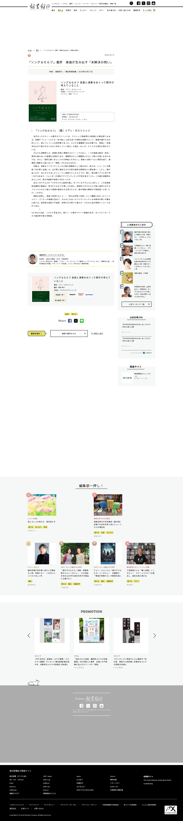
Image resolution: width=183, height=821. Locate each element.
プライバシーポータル (68, 805)
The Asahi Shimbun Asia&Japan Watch (157, 780)
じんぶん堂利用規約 (149, 805)
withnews (13, 790)
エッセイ (83, 10)
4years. (113, 776)
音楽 (67, 314)
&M (11, 779)
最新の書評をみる (69, 333)
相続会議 (113, 779)
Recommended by (137, 353)
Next (154, 635)
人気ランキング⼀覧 (136, 304)
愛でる (31, 527)
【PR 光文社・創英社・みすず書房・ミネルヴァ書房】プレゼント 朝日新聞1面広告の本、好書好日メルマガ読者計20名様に (52, 662)
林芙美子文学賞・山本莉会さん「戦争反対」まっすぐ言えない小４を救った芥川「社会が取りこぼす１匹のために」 (142, 292)
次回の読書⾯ (103, 3)
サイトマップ (34, 805)
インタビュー (56, 3)
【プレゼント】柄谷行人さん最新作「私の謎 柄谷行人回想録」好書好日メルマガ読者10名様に (130, 662)
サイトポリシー (49, 805)
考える (60, 10)
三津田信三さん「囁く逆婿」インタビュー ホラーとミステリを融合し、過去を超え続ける (142, 249)
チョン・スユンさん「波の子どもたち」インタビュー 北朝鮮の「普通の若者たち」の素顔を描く (108, 573)
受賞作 (68, 10)
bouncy (46, 790)
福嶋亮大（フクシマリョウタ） (52, 255)
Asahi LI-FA (114, 786)
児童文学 (77, 584)
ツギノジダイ (115, 783)
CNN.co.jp (46, 779)
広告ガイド (25, 808)
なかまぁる (81, 786)
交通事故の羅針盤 (116, 790)
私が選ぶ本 (111, 10)
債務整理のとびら (49, 793)
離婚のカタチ (14, 793)
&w (15, 779)
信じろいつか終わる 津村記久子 (42, 521)
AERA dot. (46, 786)
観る (53, 10)
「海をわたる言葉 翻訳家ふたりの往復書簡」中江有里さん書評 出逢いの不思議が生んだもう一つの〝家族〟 (90, 662)
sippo (79, 776)
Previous (29, 635)
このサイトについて (17, 805)
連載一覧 (113, 3)
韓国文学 (136, 10)
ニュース (77, 3)
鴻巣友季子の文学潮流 (102, 518)
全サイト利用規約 (130, 805)
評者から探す (98, 333)
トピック (94, 3)
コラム (65, 3)
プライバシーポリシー (89, 805)
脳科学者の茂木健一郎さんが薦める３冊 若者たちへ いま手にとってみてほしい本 (142, 236)
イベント (86, 3)
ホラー (101, 10)
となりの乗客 (32, 518)
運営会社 (13, 808)
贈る (30, 581)
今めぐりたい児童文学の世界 (71, 567)
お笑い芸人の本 (124, 10)
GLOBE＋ (80, 779)
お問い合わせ (39, 808)
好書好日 (40, 7)
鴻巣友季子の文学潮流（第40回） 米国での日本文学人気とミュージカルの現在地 (108, 524)
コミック (93, 10)
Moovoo (13, 786)
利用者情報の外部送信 (110, 805)
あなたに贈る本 (33, 567)
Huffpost (46, 783)
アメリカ (110, 532)
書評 (70, 3)
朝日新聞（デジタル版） (18, 776)
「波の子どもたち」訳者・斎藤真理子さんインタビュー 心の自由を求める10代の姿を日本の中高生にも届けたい (75, 574)
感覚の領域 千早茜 (141, 273)
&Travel (21, 779)
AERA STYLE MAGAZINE (85, 790)
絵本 (75, 10)
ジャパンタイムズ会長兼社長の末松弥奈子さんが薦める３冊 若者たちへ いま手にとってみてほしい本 (143, 264)
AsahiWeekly (148, 783)
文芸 (45, 527)
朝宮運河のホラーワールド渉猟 (138, 567)
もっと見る (147, 10)
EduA (11, 783)
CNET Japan (47, 776)
